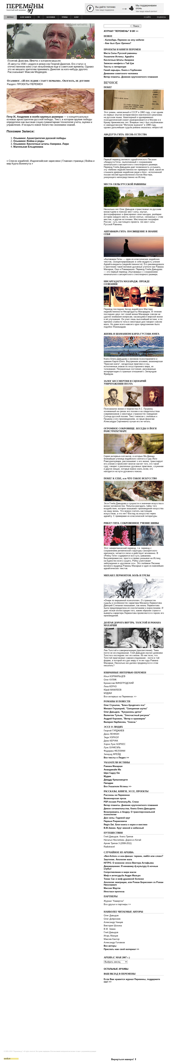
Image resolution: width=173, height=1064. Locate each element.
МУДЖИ (108, 693)
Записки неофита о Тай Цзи (119, 63)
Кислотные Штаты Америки (119, 60)
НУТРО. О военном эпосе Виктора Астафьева (129, 863)
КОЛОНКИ (51, 17)
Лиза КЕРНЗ (110, 686)
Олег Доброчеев (112, 919)
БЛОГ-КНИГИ (25, 17)
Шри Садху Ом (112, 773)
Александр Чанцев (113, 922)
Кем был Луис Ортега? (118, 43)
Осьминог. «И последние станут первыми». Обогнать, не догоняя (48, 80)
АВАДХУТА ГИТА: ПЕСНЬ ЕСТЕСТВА (125, 134)
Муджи (107, 776)
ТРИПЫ (65, 17)
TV (39, 17)
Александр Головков (114, 942)
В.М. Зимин (110, 929)
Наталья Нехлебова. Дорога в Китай (122, 840)
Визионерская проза (115, 798)
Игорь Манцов (111, 935)
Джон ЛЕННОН (111, 734)
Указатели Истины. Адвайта (119, 56)
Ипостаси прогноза (114, 891)
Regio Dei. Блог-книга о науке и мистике (125, 824)
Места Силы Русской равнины (120, 53)
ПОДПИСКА (161, 17)
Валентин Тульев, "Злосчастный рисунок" (127, 715)
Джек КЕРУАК (111, 740)
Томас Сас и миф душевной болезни (124, 879)
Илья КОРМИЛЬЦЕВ (114, 676)
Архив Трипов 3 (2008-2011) (118, 843)
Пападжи (108, 783)
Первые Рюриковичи (115, 821)
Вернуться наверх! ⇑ (124, 1059)
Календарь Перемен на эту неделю (124, 40)
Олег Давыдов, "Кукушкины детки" (123, 712)
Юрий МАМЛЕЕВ (112, 690)
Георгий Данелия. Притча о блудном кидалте (34, 60)
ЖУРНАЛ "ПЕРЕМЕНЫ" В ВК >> (121, 31)
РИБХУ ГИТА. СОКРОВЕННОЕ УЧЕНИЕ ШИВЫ (131, 523)
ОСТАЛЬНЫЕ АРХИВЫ (116, 969)
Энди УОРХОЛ (111, 737)
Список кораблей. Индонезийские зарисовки (34, 160)
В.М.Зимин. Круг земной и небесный (124, 828)
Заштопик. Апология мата (118, 859)
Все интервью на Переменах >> (120, 696)
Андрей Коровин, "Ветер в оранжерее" (125, 718)
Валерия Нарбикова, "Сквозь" (120, 722)
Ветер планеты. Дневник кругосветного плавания (131, 77)
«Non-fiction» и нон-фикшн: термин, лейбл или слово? (133, 856)
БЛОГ (76, 17)
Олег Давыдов (111, 915)
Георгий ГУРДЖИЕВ (114, 730)
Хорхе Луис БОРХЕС (115, 744)
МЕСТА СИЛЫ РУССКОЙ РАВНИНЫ (125, 184)
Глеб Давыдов (111, 932)
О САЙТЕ (147, 17)
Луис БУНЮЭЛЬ (112, 747)
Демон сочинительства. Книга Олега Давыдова (129, 808)
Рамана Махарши (113, 766)
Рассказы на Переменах (117, 795)
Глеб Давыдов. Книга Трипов (118, 836)
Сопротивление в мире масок (120, 872)
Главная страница (72, 160)
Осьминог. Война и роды (28, 140)
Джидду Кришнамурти (116, 779)
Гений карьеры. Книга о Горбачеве (123, 70)
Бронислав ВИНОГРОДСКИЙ (119, 683)
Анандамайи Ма (112, 769)
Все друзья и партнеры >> (117, 904)
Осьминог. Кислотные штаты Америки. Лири (41, 143)
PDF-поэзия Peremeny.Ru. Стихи (121, 802)
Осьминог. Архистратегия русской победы (39, 138)
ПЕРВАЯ (10, 17)
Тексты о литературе (115, 66)
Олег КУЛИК (110, 679)
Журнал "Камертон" (114, 901)
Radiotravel (109, 846)
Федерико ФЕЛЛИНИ (114, 751)
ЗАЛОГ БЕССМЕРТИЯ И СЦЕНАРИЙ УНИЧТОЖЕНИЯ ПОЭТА (125, 382)
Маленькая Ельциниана (28, 146)
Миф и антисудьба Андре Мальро (122, 875)
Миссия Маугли (112, 888)
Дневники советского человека (121, 73)
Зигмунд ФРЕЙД (112, 754)
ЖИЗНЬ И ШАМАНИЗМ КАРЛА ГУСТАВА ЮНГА (131, 334)
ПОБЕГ (108, 87)
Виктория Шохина (113, 925)
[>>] (51, 48)
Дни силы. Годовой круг (117, 818)
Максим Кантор (111, 939)
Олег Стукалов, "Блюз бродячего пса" (124, 705)
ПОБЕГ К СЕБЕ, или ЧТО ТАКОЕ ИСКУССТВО (130, 478)
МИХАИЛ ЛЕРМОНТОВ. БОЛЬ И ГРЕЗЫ (127, 575)
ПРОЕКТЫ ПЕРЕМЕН (30, 84)
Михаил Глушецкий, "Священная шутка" (125, 708)
